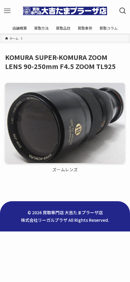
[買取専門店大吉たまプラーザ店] (65, 11)
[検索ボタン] (122, 11)
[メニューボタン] (7, 11)
